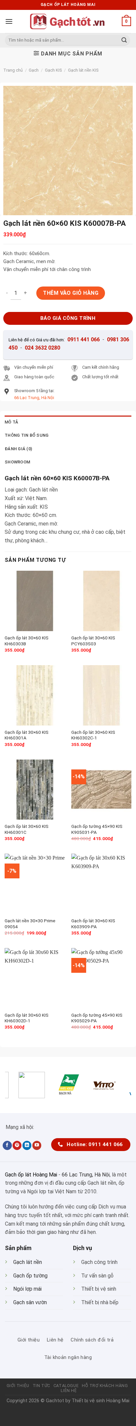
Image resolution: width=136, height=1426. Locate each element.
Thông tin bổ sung (27, 435)
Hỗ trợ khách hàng (105, 1385)
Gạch (34, 70)
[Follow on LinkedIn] (26, 1145)
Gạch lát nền (27, 1262)
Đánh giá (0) (18, 448)
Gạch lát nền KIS (83, 70)
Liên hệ (69, 1390)
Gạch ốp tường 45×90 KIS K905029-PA (96, 1018)
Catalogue (66, 1385)
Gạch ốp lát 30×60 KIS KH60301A (27, 735)
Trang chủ (13, 70)
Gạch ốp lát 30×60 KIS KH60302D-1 (27, 1018)
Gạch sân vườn (30, 1302)
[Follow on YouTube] (36, 1145)
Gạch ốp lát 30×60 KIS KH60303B (27, 640)
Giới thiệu (18, 1385)
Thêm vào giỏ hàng (70, 293)
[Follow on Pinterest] (17, 1145)
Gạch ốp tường (30, 1276)
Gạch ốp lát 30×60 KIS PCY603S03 (93, 640)
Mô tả (11, 422)
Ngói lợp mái (27, 1289)
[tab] (68, 422)
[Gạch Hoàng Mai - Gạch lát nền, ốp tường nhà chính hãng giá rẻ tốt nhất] (68, 21)
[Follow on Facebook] (7, 1145)
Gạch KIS (53, 70)
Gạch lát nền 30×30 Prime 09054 (30, 923)
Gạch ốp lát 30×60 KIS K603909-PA (93, 923)
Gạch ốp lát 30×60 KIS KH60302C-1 (93, 735)
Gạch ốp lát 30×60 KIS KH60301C (27, 829)
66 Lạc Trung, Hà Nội (86, 1174)
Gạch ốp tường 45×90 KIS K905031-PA (96, 829)
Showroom (17, 461)
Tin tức (41, 1385)
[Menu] (9, 21)
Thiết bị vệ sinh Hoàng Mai (100, 1401)
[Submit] (124, 40)
